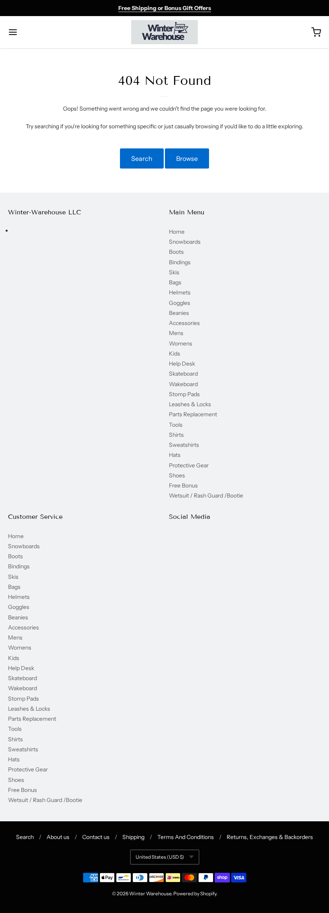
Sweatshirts (184, 444)
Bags (175, 282)
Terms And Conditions (185, 837)
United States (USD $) (160, 857)
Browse (187, 158)
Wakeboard (183, 384)
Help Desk (182, 363)
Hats (175, 455)
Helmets (180, 292)
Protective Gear (189, 465)
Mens (176, 333)
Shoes (177, 475)
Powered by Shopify (194, 893)
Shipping (133, 837)
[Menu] (39, 32)
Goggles (179, 302)
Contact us (96, 837)
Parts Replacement (193, 414)
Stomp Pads (184, 394)
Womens (180, 343)
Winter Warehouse (150, 893)
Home (177, 231)
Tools (176, 424)
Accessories (184, 323)
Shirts (176, 434)
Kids (174, 353)
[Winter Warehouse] (164, 32)
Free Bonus (183, 485)
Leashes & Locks (190, 404)
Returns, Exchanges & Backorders (270, 837)
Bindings (180, 262)
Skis (174, 272)
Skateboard (183, 373)
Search (141, 158)
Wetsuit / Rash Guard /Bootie (206, 495)
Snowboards (185, 241)
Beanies (179, 313)
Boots (176, 251)
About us (58, 837)
